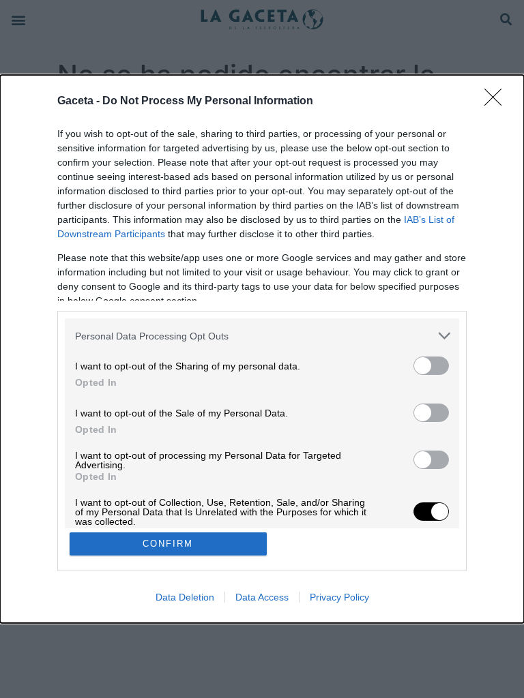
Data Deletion (185, 597)
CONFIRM (168, 543)
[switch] (431, 365)
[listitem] (262, 336)
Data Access (262, 597)
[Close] (497, 102)
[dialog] (262, 348)
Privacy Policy (339, 597)
